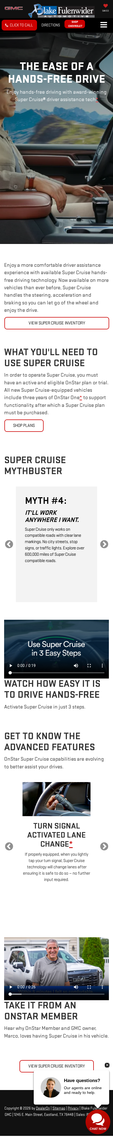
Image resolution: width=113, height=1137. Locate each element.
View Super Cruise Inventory (57, 323)
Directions (50, 25)
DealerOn (43, 1108)
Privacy (73, 1108)
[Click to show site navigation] (103, 25)
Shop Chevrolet (75, 24)
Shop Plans (24, 425)
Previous (9, 544)
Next (104, 544)
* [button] (97, 99)
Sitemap (58, 1108)
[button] (19, 25)
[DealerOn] (56, 1102)
